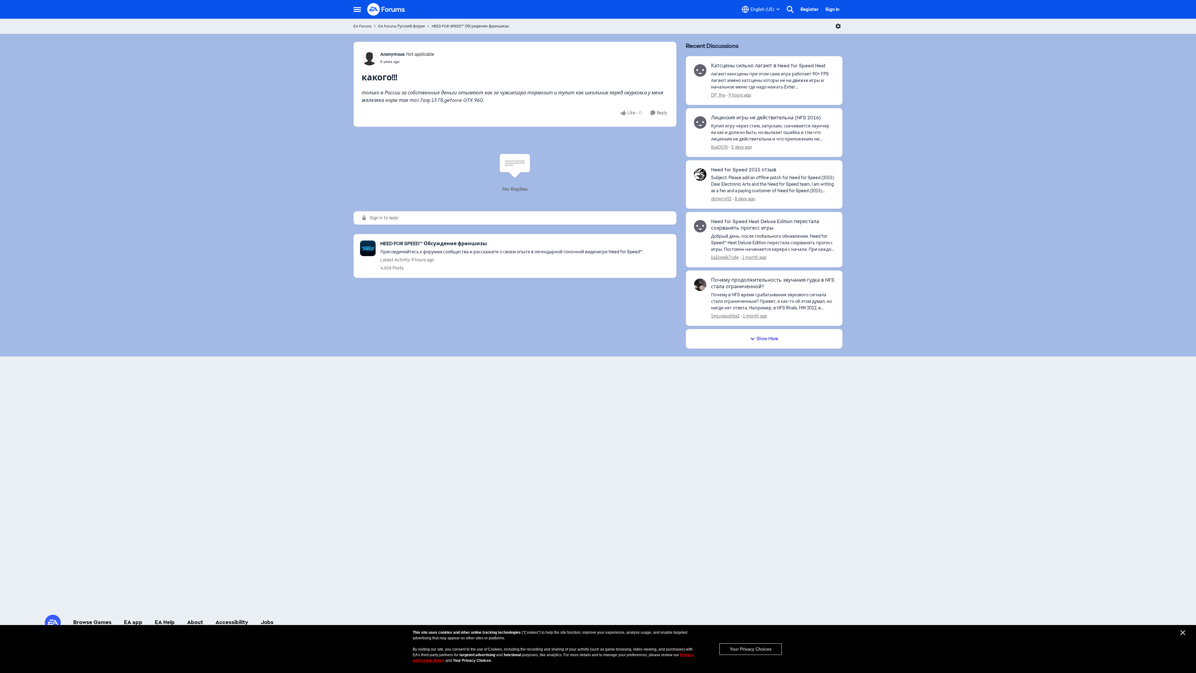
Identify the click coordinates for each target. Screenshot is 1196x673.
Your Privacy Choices (750, 649)
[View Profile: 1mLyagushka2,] (700, 285)
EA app (133, 622)
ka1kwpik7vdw (725, 257)
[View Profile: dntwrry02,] (700, 174)
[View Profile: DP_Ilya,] (700, 70)
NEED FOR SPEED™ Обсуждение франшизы (470, 26)
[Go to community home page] (386, 9)
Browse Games (92, 622)
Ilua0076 (719, 147)
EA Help (165, 622)
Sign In (832, 9)
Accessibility (232, 622)
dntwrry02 (721, 199)
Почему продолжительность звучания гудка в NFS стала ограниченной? (772, 283)
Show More (767, 338)
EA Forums (363, 26)
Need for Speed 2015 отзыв (743, 170)
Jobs (267, 622)
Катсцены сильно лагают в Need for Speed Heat (768, 66)
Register (809, 9)
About (195, 622)
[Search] (790, 9)
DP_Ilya (718, 95)
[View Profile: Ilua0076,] (700, 122)
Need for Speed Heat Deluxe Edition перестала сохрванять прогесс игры (765, 224)
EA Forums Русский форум (401, 26)
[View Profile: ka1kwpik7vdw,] (700, 226)
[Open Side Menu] (357, 9)
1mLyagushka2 (725, 316)
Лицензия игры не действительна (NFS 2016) (766, 118)
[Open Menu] (838, 26)
